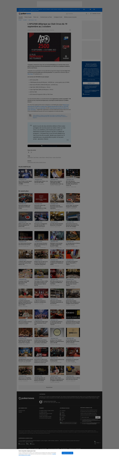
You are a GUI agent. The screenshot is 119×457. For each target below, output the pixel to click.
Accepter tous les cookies (67, 453)
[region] (59, 453)
